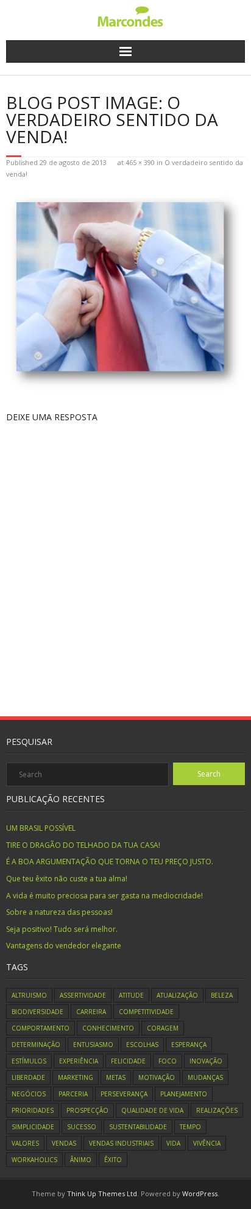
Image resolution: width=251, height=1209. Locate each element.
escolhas (142, 1044)
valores (25, 1143)
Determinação (36, 1044)
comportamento (40, 1028)
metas (115, 1077)
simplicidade (33, 1127)
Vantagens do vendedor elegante (63, 945)
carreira (91, 1011)
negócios (29, 1094)
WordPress (199, 1193)
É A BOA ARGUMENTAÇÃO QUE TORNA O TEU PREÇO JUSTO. (109, 861)
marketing (75, 1077)
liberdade (28, 1077)
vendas (64, 1143)
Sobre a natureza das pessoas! (59, 912)
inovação (205, 1061)
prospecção (87, 1110)
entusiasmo (93, 1044)
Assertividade (83, 995)
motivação (156, 1077)
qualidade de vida (152, 1110)
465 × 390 (140, 162)
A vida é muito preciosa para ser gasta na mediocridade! (104, 895)
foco (167, 1061)
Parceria (73, 1094)
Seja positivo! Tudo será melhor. (62, 929)
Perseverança (124, 1094)
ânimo (80, 1159)
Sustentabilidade (138, 1127)
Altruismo (29, 995)
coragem (163, 1028)
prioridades (33, 1110)
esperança (189, 1044)
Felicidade (128, 1061)
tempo (190, 1127)
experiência (78, 1061)
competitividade (146, 1011)
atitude (131, 995)
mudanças (205, 1077)
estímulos (29, 1061)
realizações (217, 1110)
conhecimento (108, 1028)
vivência (207, 1143)
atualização (177, 995)
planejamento (183, 1094)
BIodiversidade (37, 1011)
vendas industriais (121, 1143)
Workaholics (34, 1159)
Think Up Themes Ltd (102, 1193)
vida (173, 1143)
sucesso (81, 1127)
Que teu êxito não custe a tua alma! (66, 878)
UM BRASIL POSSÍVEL (41, 828)
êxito (113, 1159)
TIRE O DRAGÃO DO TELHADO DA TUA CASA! (83, 845)
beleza (222, 995)
